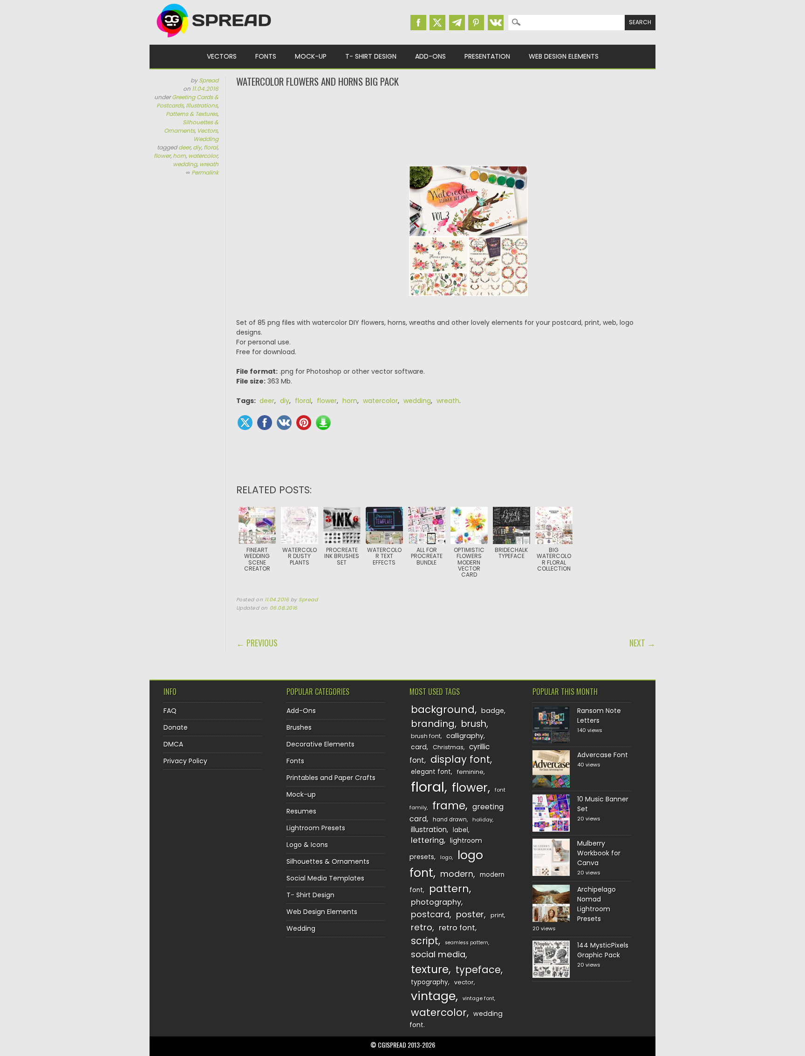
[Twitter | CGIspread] (437, 22)
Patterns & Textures (192, 114)
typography (429, 982)
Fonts (265, 56)
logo (446, 857)
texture (430, 969)
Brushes (299, 727)
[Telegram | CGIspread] (457, 22)
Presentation (487, 56)
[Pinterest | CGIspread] (476, 22)
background (443, 709)
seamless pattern (466, 942)
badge (492, 710)
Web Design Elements (564, 56)
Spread (208, 80)
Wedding (205, 139)
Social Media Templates (325, 878)
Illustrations (202, 105)
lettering (427, 840)
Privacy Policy (185, 761)
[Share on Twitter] (245, 422)
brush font (426, 736)
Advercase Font (602, 755)
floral (211, 147)
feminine (470, 771)
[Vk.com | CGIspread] (496, 22)
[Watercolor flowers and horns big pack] (469, 303)
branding (433, 723)
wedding (185, 164)
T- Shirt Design (370, 56)
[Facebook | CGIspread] (418, 22)
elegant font (431, 771)
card (419, 747)
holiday (482, 819)
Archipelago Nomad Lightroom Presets (596, 904)
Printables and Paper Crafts (331, 777)
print (497, 915)
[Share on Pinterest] (303, 422)
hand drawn (450, 819)
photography (436, 902)
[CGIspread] (214, 39)
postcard (430, 914)
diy (197, 147)
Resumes (301, 811)
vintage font (478, 998)
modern (456, 874)
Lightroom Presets (316, 828)
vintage (433, 996)
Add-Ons (430, 56)
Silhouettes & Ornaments (191, 126)
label (460, 830)
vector (464, 982)
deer (184, 147)
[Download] (323, 422)
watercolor (203, 156)
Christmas (448, 747)
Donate (176, 727)
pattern (449, 888)
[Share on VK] (284, 422)
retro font (457, 927)
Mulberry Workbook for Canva (599, 853)
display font (460, 759)
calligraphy (465, 735)
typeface (478, 969)
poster (470, 914)
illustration (429, 829)
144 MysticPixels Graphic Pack (602, 950)
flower (162, 156)
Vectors (222, 56)
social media (438, 954)
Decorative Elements (321, 744)
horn (179, 156)
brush (473, 724)
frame (448, 805)
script (424, 941)
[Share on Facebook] (264, 422)
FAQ (170, 710)
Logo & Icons (307, 844)
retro (421, 927)
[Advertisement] (445, 126)
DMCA (173, 744)
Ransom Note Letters (599, 715)
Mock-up (311, 56)
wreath (208, 164)
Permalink (204, 172)
